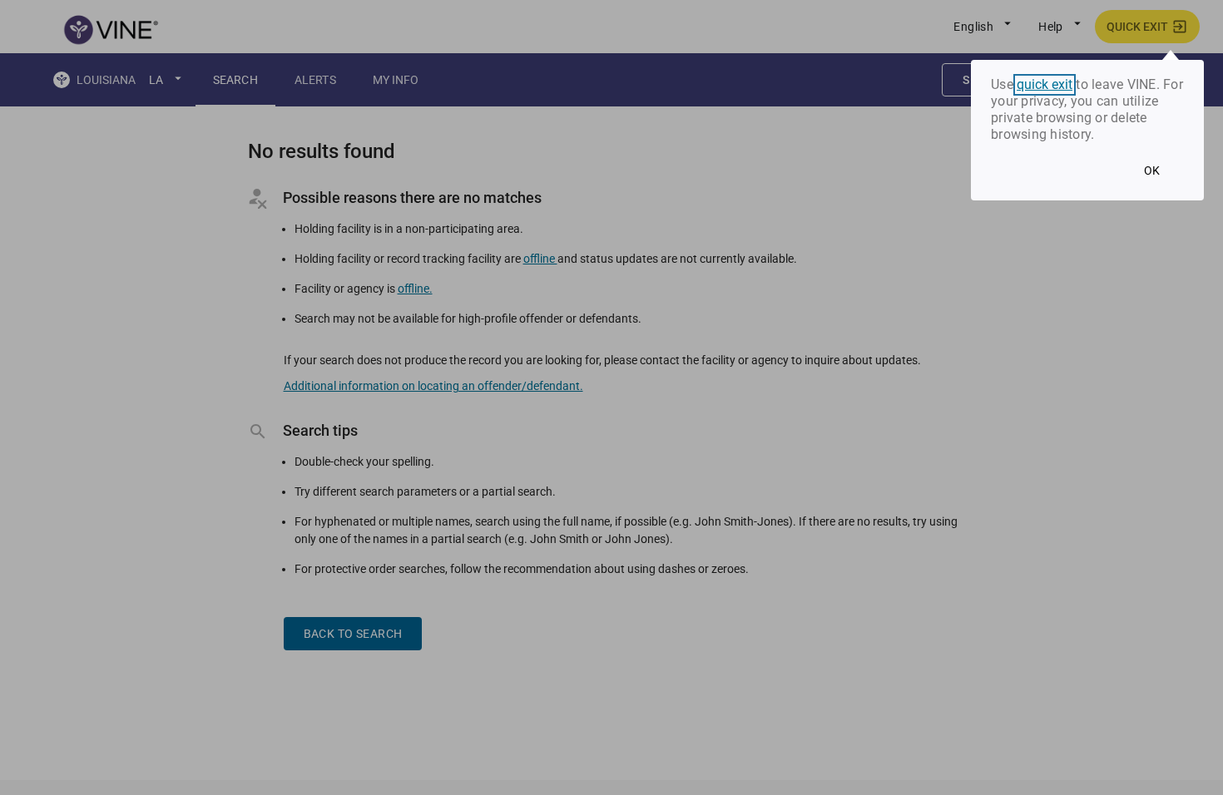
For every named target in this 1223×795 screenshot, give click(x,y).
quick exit (1044, 84)
